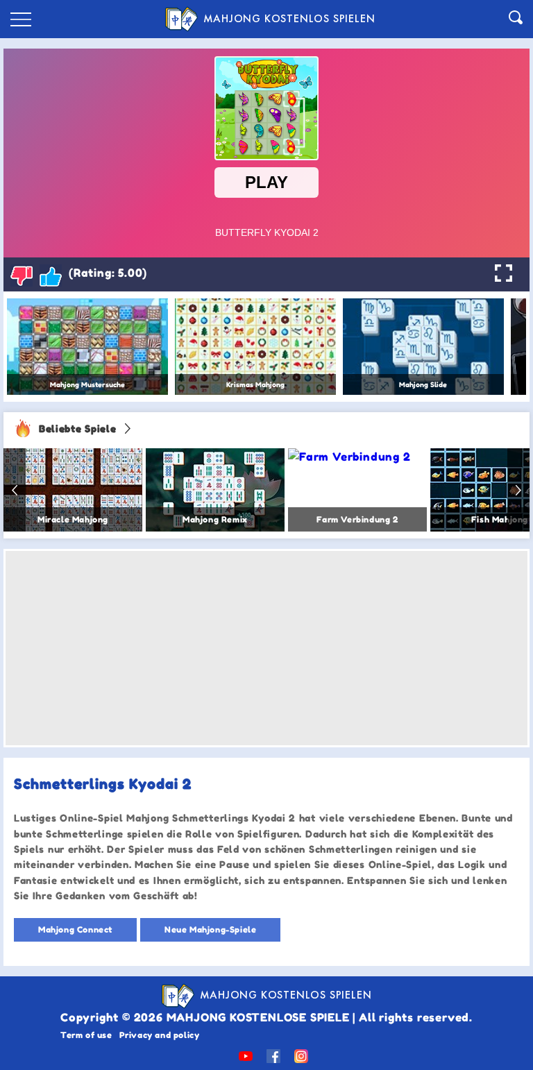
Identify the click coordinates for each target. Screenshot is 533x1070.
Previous (14, 490)
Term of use (86, 1035)
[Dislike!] (21, 275)
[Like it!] (51, 275)
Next (518, 490)
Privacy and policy (159, 1035)
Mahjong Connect (75, 929)
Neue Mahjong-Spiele (210, 929)
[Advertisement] (266, 648)
